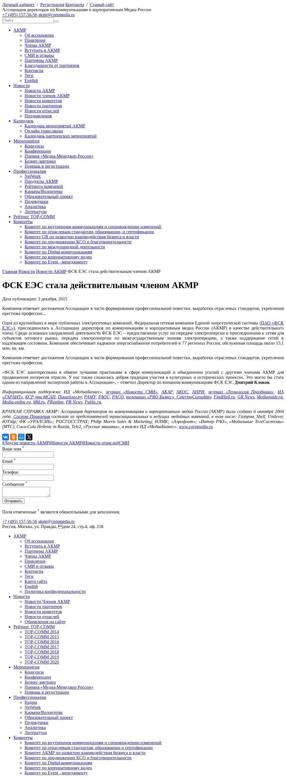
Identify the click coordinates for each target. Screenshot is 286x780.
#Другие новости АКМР (25, 442)
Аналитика (35, 206)
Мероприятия (26, 141)
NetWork (33, 176)
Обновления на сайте (45, 621)
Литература (36, 211)
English (31, 80)
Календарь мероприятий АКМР (55, 125)
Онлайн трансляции (44, 131)
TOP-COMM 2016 (42, 641)
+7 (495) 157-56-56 (19, 14)
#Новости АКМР (65, 442)
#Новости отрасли (99, 442)
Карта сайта (36, 581)
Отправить (13, 501)
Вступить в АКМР (42, 50)
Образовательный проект (49, 196)
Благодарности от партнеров (52, 65)
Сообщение (14, 484)
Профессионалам (29, 171)
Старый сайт (102, 4)
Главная (9, 271)
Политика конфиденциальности (55, 591)
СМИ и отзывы (39, 55)
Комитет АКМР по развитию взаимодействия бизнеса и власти (85, 752)
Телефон (10, 472)
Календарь (23, 120)
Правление (35, 40)
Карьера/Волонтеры (44, 191)
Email (9, 461)
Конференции (38, 151)
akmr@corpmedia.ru (56, 14)
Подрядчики (36, 201)
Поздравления (38, 115)
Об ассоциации (39, 35)
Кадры (31, 702)
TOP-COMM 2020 (42, 662)
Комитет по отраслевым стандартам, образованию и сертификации (89, 747)
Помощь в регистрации (47, 166)
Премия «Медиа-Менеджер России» (59, 156)
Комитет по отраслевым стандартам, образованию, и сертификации (89, 231)
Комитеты (23, 221)
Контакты (74, 4)
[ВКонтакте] (5, 437)
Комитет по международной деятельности (65, 246)
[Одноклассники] (13, 437)
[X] (29, 437)
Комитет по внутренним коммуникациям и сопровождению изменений (93, 226)
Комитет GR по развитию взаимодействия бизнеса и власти (82, 236)
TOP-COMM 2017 (42, 646)
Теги (29, 75)
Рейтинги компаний (44, 186)
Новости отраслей (42, 110)
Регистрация (52, 4)
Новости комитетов (43, 100)
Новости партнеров (43, 105)
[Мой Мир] (21, 437)
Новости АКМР (40, 90)
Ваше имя (13, 449)
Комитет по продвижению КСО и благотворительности (78, 241)
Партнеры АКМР (41, 60)
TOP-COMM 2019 (42, 657)
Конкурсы (34, 146)
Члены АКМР (38, 45)
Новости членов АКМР (47, 95)
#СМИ (123, 442)
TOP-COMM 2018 (42, 652)
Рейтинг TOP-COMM (34, 216)
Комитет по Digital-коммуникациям (58, 251)
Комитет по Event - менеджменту (56, 262)
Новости (21, 85)
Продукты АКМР (41, 181)
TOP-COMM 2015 (42, 636)
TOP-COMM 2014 (42, 631)
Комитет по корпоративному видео (58, 256)
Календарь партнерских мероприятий (61, 136)
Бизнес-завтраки (40, 161)
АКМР (19, 30)
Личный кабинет (18, 4)
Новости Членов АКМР (47, 601)
